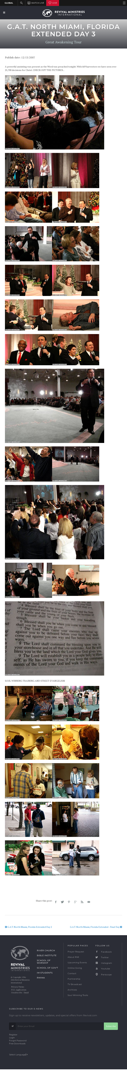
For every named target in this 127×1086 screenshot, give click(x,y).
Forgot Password (17, 1040)
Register (13, 1034)
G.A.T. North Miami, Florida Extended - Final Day (95, 926)
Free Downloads (17, 1043)
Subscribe (111, 1026)
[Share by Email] (88, 902)
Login (12, 1037)
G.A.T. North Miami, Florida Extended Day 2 (29, 926)
